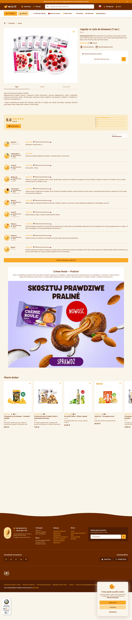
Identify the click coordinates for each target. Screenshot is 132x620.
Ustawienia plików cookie (12, 584)
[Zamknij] (127, 1)
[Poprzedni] (12, 1)
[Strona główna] (10, 6)
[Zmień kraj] (100, 6)
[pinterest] (26, 559)
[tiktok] (11, 559)
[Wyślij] (124, 537)
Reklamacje (57, 535)
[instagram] (6, 559)
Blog (72, 535)
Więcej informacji (113, 597)
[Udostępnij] (124, 59)
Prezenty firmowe (58, 541)
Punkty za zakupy (59, 539)
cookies (71, 584)
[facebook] (16, 559)
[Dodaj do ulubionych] (73, 32)
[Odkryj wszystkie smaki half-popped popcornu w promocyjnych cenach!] (66, 1)
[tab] (16, 87)
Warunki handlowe (29, 584)
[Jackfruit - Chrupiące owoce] (108, 403)
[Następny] (119, 1)
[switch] (6, 613)
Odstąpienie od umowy (60, 537)
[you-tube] (21, 559)
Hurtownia (56, 542)
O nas (72, 531)
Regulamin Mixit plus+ (59, 584)
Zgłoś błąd (35, 587)
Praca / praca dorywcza (78, 533)
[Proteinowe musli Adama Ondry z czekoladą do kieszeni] (48, 405)
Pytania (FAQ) (75, 537)
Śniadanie (12, 23)
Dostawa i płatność (59, 531)
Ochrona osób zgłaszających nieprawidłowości (90, 584)
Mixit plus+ (57, 533)
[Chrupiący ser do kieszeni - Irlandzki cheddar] (18, 405)
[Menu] (10, 599)
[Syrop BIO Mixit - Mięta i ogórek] (78, 404)
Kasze (20, 23)
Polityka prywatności (44, 584)
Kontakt (73, 539)
